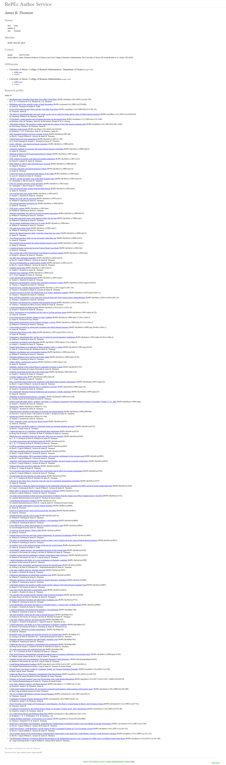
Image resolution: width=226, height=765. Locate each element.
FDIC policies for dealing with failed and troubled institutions (32, 159)
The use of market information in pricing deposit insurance (31, 506)
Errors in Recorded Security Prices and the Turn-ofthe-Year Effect (33, 109)
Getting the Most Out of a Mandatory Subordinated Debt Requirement (35, 674)
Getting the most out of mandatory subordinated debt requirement (33, 644)
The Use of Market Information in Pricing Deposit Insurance (31, 694)
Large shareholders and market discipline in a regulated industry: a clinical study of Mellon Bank (45, 605)
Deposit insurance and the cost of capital (24, 516)
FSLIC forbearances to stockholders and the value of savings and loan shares (37, 312)
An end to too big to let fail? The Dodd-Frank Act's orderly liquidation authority (39, 293)
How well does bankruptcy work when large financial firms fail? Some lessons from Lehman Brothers (47, 298)
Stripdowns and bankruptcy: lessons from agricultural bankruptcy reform (36, 283)
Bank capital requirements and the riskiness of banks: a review (32, 322)
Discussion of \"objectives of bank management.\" (27, 630)
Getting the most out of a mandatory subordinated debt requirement (34, 431)
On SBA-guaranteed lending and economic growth (28, 446)
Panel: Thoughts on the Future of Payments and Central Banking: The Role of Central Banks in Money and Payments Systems (56, 704)
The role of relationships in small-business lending (27, 263)
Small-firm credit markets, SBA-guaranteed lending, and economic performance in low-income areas (46, 456)
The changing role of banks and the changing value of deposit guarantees (36, 595)
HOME (127, 761)
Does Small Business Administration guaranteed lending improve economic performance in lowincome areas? (50, 654)
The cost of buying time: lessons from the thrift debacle (29, 189)
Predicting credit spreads (18, 129)
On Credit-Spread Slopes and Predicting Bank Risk (28, 714)
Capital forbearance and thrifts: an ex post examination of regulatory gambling (38, 560)
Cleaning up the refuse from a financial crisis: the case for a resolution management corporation (44, 481)
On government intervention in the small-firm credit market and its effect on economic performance (46, 471)
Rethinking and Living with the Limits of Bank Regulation (31, 104)
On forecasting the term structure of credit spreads (27, 476)
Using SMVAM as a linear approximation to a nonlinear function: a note (36, 525)
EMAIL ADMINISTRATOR (115, 761)
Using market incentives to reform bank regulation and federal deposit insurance (39, 327)
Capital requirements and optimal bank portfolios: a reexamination (33, 521)
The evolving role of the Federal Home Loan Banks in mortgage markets (36, 253)
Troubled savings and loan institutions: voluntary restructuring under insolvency (38, 555)
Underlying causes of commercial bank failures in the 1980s (31, 174)
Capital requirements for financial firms (23, 307)
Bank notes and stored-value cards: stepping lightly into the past (33, 218)
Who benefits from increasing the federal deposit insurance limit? (33, 243)
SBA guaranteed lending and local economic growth (28, 134)
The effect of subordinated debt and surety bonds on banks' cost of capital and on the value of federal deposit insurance (53, 540)
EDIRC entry (18, 72)
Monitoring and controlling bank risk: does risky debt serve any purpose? (36, 436)
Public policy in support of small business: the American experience (34, 491)
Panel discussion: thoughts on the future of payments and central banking (36, 412)
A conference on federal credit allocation (24, 342)
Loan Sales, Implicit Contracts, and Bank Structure (28, 684)
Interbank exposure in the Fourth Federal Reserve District (30, 154)
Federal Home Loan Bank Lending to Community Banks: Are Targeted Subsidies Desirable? (43, 669)
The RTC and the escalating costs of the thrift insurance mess (32, 179)
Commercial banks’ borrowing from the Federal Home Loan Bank (34, 248)
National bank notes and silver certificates (24, 466)
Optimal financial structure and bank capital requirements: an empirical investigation (40, 535)
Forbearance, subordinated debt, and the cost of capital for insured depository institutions (42, 337)
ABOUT (85, 761)
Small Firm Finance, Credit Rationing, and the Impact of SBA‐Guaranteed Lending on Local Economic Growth (51, 729)
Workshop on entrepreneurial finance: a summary (27, 397)
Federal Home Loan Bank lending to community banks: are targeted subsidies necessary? (42, 426)
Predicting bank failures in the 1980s (22, 332)
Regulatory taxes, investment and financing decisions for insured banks (35, 634)
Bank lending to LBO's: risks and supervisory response (29, 164)
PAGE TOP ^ (216, 763)
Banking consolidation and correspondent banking (28, 352)
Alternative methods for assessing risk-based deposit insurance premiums (36, 149)
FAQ (90, 761)
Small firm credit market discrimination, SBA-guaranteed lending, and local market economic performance (48, 461)
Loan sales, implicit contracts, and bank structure (27, 570)
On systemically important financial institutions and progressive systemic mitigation (40, 392)
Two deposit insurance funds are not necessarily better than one (32, 238)
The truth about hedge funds (19, 228)
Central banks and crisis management (23, 139)
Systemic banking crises (18, 377)
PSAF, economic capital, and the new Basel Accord (28, 421)
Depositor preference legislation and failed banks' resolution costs (33, 600)
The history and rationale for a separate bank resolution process (32, 303)
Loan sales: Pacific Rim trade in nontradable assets (28, 590)
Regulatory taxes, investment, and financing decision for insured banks (35, 565)
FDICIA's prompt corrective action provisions (26, 184)
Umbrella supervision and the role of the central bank (29, 372)
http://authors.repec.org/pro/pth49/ (29, 752)
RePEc (133, 761)
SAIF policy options (16, 208)
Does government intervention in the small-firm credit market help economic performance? (43, 382)
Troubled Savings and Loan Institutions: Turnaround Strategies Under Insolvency (39, 659)
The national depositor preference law (23, 203)
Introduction (13, 407)
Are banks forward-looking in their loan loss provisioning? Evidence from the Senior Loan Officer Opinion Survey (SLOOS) (56, 496)
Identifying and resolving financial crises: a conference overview (33, 387)
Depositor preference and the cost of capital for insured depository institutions (38, 580)
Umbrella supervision (17, 268)
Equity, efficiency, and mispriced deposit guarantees (28, 144)
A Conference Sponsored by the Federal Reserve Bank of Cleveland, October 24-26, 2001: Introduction (48, 709)
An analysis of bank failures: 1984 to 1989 (25, 530)
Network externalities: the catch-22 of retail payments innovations (33, 213)
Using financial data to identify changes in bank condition (30, 317)
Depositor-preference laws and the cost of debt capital (29, 357)
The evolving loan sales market (20, 194)
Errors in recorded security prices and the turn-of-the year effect (32, 511)
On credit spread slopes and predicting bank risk (27, 441)
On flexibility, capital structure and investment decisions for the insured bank (37, 119)
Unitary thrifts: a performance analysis (23, 362)
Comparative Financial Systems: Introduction (26, 699)
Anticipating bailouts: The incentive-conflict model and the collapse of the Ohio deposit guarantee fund (47, 124)
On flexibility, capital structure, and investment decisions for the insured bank (38, 550)
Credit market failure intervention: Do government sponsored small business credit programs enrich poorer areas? (51, 689)
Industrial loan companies (18, 273)
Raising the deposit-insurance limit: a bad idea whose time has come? (35, 233)
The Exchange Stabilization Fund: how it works (27, 223)
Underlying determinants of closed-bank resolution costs (30, 575)
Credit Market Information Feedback (23, 501)
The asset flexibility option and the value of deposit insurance (32, 615)
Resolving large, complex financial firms (24, 288)
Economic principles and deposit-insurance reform (28, 169)
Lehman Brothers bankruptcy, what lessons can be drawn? (31, 719)
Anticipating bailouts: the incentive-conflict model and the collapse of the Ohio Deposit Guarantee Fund (47, 585)
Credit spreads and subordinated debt (23, 278)
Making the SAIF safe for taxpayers (22, 198)
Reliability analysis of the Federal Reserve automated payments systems (36, 367)
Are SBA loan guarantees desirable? (22, 258)
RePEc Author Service (28, 4)
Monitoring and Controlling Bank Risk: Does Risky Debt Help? (33, 99)
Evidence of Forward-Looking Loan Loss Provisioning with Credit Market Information (41, 679)
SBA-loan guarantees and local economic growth (27, 451)
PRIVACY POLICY (99, 761)
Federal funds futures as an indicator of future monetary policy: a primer (36, 347)
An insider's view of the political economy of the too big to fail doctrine (35, 545)
